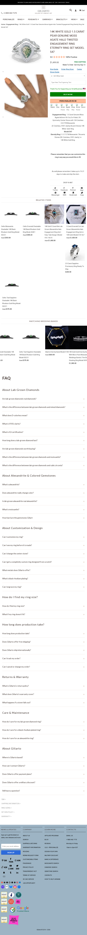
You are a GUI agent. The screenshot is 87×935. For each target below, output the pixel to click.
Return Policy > (7, 812)
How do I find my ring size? (43, 606)
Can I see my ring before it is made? (43, 545)
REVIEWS (48, 843)
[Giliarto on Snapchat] (4, 872)
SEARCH (25, 839)
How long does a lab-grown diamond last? (43, 440)
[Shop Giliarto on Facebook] (19, 888)
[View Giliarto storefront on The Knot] (11, 904)
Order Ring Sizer (67, 69)
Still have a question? (43, 790)
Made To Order (68, 65)
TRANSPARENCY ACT (30, 871)
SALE (82, 19)
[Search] (71, 10)
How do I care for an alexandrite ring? (43, 738)
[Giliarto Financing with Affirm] (6, 888)
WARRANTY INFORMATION (31, 847)
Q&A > (3, 799)
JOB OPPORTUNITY (29, 883)
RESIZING (26, 851)
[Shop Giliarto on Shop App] (2, 888)
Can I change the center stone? (43, 553)
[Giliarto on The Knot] (2, 883)
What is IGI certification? (43, 432)
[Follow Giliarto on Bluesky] (10, 888)
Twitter (55, 190)
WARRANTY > (6, 816)
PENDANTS (33, 19)
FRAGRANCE (27, 863)
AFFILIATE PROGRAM (51, 835)
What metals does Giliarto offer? (43, 570)
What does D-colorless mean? (43, 415)
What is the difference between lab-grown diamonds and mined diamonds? (43, 407)
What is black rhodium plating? (43, 578)
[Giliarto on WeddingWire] (4, 883)
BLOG (46, 839)
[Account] (76, 10)
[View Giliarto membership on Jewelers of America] (11, 897)
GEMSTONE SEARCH (51, 871)
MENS (74, 19)
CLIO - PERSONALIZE (51, 847)
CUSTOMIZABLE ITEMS (30, 859)
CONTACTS (48, 875)
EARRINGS (47, 19)
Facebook (64, 190)
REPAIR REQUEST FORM (30, 855)
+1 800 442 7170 (10, 13)
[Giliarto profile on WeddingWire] (4, 912)
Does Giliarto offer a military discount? (43, 782)
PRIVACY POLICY (28, 867)
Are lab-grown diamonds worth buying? (43, 448)
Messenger (56, 195)
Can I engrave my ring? (43, 586)
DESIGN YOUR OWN (51, 851)
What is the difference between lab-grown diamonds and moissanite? (43, 457)
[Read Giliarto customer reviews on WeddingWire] (19, 897)
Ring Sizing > (6, 808)
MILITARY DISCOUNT (51, 855)
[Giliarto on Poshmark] (17, 883)
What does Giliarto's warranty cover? (43, 694)
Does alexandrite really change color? (43, 492)
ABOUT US (26, 835)
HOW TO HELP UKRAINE (52, 879)
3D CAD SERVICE (28, 879)
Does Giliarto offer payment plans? (43, 774)
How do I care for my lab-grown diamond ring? (43, 721)
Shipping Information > (11, 803)
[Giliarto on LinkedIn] (17, 872)
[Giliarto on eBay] (12, 883)
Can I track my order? (43, 658)
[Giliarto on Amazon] (15, 883)
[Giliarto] (43, 9)
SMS (64, 195)
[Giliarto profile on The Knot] (4, 922)
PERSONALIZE (8, 19)
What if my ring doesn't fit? (43, 614)
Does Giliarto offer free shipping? (43, 641)
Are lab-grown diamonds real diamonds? (43, 398)
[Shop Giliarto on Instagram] (15, 888)
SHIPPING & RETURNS (30, 843)
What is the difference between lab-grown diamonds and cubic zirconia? (43, 465)
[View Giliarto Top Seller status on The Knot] (18, 904)
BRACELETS (61, 19)
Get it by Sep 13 (80, 63)
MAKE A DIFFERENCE (51, 859)
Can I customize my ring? (43, 537)
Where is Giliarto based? (43, 757)
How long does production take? (43, 633)
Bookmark (73, 195)
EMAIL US (69, 835)
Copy (82, 195)
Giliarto (39, 929)
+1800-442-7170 (71, 839)
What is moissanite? (43, 509)
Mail (81, 190)
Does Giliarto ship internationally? (43, 650)
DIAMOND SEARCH (51, 867)
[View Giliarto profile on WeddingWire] (4, 897)
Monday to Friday (72, 843)
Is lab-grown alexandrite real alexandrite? (43, 501)
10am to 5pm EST (72, 847)
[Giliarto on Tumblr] (11, 872)
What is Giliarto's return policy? (43, 685)
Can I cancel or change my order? (43, 666)
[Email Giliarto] (4, 876)
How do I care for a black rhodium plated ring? (43, 730)
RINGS (21, 19)
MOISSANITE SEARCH (52, 863)
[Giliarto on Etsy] (7, 883)
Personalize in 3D (68, 101)
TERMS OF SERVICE (29, 875)
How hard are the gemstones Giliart (43, 517)
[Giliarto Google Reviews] (10, 883)
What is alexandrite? (43, 484)
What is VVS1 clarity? (43, 423)
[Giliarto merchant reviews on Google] (19, 913)
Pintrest (73, 190)
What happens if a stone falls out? (43, 702)
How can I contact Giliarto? (43, 765)
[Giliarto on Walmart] (20, 883)
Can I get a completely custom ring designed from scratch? (43, 562)
